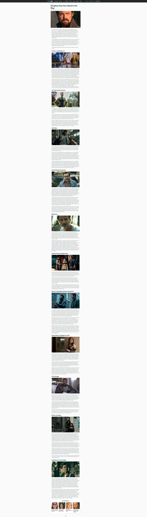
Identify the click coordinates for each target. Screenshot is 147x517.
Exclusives (56, 1)
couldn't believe (65, 446)
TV (63, 1)
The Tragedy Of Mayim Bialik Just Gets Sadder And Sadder (54, 510)
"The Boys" (55, 31)
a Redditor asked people (74, 206)
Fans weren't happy (61, 326)
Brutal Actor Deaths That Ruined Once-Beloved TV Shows (61, 510)
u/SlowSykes (54, 492)
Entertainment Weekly (68, 404)
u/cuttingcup (56, 484)
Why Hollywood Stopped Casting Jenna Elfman (69, 510)
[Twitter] (88, 1)
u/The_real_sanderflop (55, 86)
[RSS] (93, 1)
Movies (60, 1)
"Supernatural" (54, 30)
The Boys (59, 149)
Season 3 (65, 84)
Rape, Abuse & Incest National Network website (59, 456)
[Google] (92, 1)
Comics (74, 1)
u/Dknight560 (59, 411)
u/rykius (69, 495)
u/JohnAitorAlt (61, 163)
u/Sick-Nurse (63, 449)
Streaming (66, 1)
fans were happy (57, 367)
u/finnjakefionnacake (65, 247)
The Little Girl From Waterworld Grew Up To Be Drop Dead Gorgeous (76, 510)
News (81, 1)
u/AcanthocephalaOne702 (72, 330)
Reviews (77, 1)
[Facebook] (85, 1)
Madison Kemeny (53, 9)
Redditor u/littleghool (68, 120)
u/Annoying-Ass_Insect (59, 166)
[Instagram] (89, 1)
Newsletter (98, 1)
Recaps (70, 1)
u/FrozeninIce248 (62, 287)
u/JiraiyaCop (60, 243)
